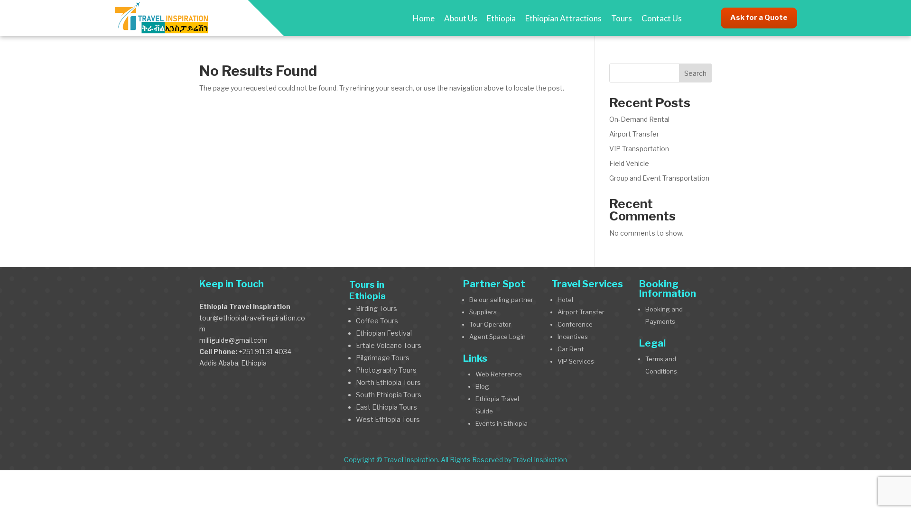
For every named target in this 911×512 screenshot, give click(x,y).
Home (424, 18)
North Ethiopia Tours (388, 382)
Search (695, 73)
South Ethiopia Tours (388, 395)
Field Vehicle (629, 163)
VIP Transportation (639, 149)
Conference (575, 324)
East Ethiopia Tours (386, 407)
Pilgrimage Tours (382, 358)
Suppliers (483, 312)
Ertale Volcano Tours (388, 345)
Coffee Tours (377, 321)
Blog (482, 386)
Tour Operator (490, 324)
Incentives (573, 336)
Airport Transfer (634, 134)
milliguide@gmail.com (233, 340)
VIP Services (576, 361)
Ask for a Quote (759, 17)
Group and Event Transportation (659, 178)
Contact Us (661, 18)
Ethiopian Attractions (563, 18)
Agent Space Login (497, 336)
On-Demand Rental (639, 119)
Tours (621, 18)
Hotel (565, 299)
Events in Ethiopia (501, 423)
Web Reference (498, 374)
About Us (460, 18)
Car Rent (571, 349)
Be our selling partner (501, 299)
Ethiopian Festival (384, 333)
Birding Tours (376, 308)
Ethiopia (501, 18)
